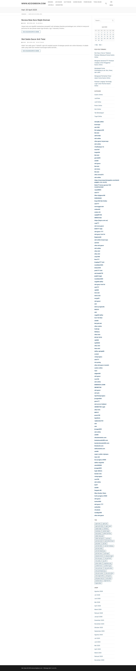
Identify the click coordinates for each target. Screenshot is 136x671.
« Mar (96, 45)
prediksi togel (107, 565)
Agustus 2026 (98, 591)
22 (98, 38)
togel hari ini (107, 580)
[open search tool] (106, 3)
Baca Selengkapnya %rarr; (31, 31)
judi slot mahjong (109, 546)
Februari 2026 (98, 613)
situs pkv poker (99, 573)
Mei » (100, 45)
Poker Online (98, 105)
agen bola (97, 523)
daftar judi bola (107, 533)
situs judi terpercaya (100, 570)
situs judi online (108, 568)
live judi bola (108, 558)
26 (110, 38)
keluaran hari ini (99, 556)
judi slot (104, 543)
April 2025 (97, 649)
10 (104, 34)
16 (101, 36)
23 (101, 38)
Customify (53, 668)
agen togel (108, 526)
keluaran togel (109, 556)
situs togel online (99, 575)
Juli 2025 (97, 638)
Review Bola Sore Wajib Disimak (35, 20)
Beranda (24, 14)
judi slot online (99, 548)
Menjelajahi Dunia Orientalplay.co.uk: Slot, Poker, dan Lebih (103, 70)
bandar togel (106, 531)
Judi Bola (40, 23)
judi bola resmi (99, 541)
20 (113, 36)
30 (101, 40)
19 (110, 36)
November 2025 (99, 624)
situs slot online (109, 573)
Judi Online (97, 102)
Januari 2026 (98, 616)
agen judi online (99, 526)
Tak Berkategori (99, 113)
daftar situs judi (99, 536)
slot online (108, 578)
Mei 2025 (97, 645)
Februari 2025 (98, 656)
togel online (98, 583)
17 (104, 36)
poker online (98, 563)
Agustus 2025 (98, 634)
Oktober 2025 (98, 627)
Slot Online (40, 42)
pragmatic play (108, 563)
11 (107, 34)
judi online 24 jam (109, 541)
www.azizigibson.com (33, 3)
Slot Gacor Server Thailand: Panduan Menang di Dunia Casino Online (104, 55)
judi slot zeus (98, 553)
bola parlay (98, 533)
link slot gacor (98, 558)
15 (98, 36)
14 (95, 36)
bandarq (106, 528)
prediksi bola (98, 565)
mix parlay (98, 560)
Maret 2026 (97, 609)
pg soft (104, 560)
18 (107, 36)
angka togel (98, 528)
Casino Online (98, 94)
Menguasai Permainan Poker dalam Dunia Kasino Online (102, 77)
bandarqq (97, 531)
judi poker (97, 543)
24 (104, 38)
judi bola (108, 538)
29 (98, 40)
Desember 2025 (99, 620)
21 (95, 38)
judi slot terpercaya (100, 551)
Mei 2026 (97, 602)
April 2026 (97, 606)
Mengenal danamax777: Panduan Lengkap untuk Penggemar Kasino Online (104, 63)
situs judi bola (98, 568)
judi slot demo (98, 546)
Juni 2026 (97, 598)
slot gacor (108, 575)
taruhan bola (98, 580)
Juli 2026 (97, 595)
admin (24, 23)
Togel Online (98, 116)
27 (113, 38)
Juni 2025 (97, 642)
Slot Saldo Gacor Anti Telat (33, 39)
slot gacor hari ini (99, 578)
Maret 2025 (97, 653)
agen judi (105, 523)
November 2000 (99, 660)
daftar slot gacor (99, 538)
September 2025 (99, 631)
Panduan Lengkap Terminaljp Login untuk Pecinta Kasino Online (103, 83)
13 (113, 34)
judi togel (106, 553)
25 (107, 38)
